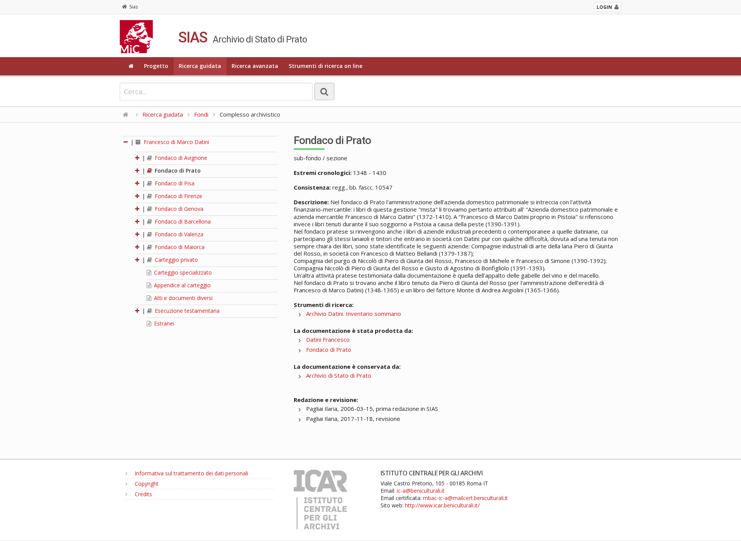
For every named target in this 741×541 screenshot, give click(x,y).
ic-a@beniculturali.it (421, 490)
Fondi (201, 114)
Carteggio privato (175, 259)
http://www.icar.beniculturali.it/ (442, 505)
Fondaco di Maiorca (179, 247)
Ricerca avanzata (255, 66)
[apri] (137, 157)
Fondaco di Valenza (178, 234)
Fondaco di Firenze (177, 196)
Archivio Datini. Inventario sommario (353, 313)
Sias (133, 6)
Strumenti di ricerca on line (325, 66)
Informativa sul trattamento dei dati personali (190, 473)
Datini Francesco (328, 339)
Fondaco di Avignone (180, 157)
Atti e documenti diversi (182, 298)
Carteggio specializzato (182, 272)
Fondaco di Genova (178, 208)
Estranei (163, 323)
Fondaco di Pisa (174, 183)
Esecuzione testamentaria (186, 310)
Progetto (156, 66)
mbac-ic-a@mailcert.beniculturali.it (465, 498)
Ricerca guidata (200, 66)
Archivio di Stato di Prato (338, 375)
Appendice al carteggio (181, 285)
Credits (142, 494)
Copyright (146, 483)
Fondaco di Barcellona (182, 221)
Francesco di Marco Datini (175, 142)
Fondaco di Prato (177, 170)
